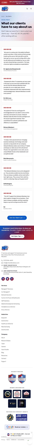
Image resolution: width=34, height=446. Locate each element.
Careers (3, 346)
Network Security (6, 295)
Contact (3, 358)
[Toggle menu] (31, 8)
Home (2, 16)
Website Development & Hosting (10, 304)
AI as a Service (5, 310)
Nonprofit (4, 318)
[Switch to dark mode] (27, 8)
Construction (5, 329)
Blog (2, 352)
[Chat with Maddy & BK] (29, 441)
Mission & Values (5, 340)
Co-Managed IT (5, 292)
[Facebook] (3, 279)
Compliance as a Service (8, 307)
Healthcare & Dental (7, 324)
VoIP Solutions (5, 301)
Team (3, 343)
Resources (4, 355)
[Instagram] (12, 279)
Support (3, 361)
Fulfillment (13, 439)
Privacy (3, 439)
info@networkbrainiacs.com (11, 263)
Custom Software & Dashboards (10, 298)
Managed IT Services (7, 289)
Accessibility (21, 439)
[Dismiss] (32, 432)
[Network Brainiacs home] (5, 8)
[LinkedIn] (7, 279)
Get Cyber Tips (16, 236)
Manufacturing (5, 326)
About (3, 337)
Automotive (4, 321)
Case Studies (5, 349)
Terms (8, 439)
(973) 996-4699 (8, 260)
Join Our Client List (16, 218)
